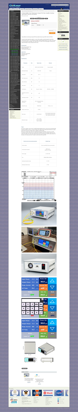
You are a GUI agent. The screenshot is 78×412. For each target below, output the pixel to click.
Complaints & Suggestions (61, 21)
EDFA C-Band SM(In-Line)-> (14, 46)
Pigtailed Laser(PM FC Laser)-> (15, 23)
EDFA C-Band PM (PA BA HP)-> (15, 59)
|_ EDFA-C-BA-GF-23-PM (14, 53)
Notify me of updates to (63, 47)
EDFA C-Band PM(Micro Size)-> (15, 60)
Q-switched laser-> (13, 29)
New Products (16, 9)
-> (14, 49)
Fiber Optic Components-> (14, 82)
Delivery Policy (60, 19)
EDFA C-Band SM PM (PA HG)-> (15, 56)
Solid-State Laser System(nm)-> (15, 25)
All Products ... (11, 107)
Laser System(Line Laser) (14, 98)
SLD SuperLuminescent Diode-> (15, 40)
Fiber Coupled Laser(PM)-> (14, 19)
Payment (59, 14)
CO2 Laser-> (12, 92)
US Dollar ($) (47, 4)
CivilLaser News (60, 23)
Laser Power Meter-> (13, 85)
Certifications (59, 18)
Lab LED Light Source (13, 91)
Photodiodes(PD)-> (13, 94)
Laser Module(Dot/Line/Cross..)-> (15, 12)
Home (11, 9)
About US (59, 12)
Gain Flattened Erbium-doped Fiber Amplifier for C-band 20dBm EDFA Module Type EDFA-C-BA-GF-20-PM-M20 (39, 381)
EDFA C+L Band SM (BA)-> (14, 69)
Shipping (47, 400)
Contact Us (47, 399)
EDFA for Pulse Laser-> (13, 72)
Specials (21, 9)
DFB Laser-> (12, 35)
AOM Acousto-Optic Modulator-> (15, 81)
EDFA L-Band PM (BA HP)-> (14, 66)
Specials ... (11, 104)
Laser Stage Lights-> (13, 99)
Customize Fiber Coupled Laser (62, 22)
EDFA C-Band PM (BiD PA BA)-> (15, 63)
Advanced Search (63, 36)
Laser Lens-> (12, 88)
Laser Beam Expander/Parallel (15, 84)
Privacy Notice (48, 402)
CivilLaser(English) (54, 2)
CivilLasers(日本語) (60, 2)
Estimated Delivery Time (61, 16)
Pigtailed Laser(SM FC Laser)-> (15, 22)
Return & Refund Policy (61, 20)
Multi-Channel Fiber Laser (14, 33)
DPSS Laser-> (12, 26)
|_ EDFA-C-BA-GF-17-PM (14, 51)
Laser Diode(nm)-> (13, 15)
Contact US (41, 9)
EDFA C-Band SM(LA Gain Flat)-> (15, 57)
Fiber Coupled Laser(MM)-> (14, 16)
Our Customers (60, 13)
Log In (55, 6)
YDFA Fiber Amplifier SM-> (14, 74)
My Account (35, 9)
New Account (67, 6)
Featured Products (28, 9)
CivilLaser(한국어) (66, 2)
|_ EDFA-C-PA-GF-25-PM (14, 50)
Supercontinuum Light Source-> (15, 42)
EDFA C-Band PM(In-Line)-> (14, 62)
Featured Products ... (12, 106)
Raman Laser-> (12, 36)
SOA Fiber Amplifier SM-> (14, 78)
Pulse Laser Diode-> (13, 95)
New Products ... (12, 105)
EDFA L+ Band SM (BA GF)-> (14, 67)
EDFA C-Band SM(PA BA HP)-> (15, 43)
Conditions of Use (48, 403)
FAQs (59, 17)
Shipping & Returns (12, 111)
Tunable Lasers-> (13, 32)
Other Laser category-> (13, 102)
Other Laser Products (13, 101)
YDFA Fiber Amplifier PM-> (14, 75)
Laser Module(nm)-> (13, 13)
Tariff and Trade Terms (61, 15)
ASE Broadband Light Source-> (15, 39)
